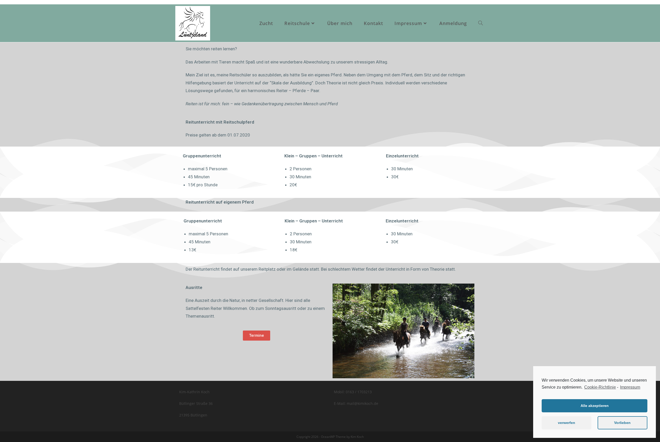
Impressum (630, 387)
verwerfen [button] (566, 423)
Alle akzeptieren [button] (595, 406)
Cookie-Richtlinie (600, 387)
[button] (256, 336)
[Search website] (481, 23)
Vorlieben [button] (622, 423)
